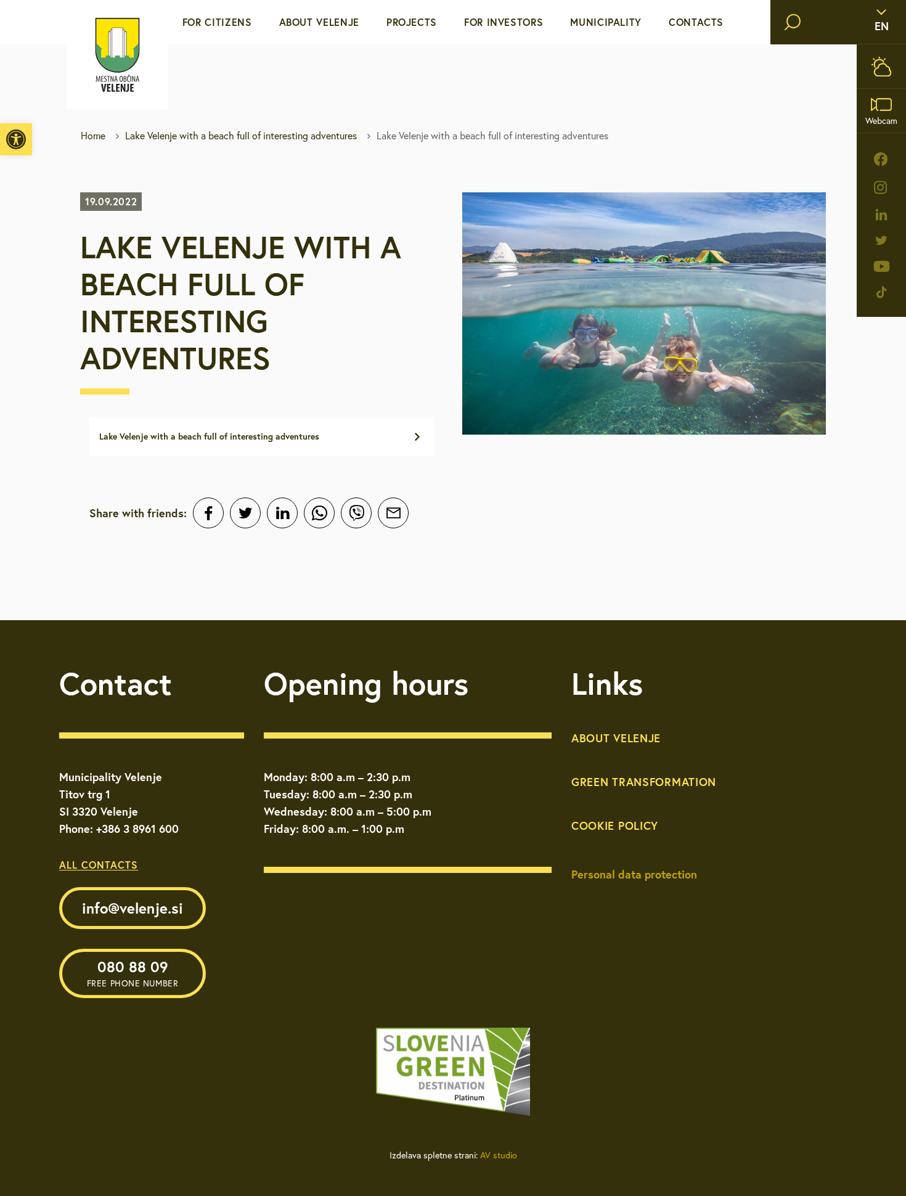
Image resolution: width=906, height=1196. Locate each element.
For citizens (217, 21)
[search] (792, 22)
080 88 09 (133, 973)
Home (93, 135)
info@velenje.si (132, 908)
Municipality (606, 21)
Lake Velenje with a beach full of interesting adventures (241, 135)
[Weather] (881, 66)
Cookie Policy (614, 825)
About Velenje (319, 21)
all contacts (98, 864)
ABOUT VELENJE (616, 738)
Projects (411, 21)
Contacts (696, 21)
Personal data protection (634, 874)
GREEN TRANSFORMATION (643, 781)
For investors (503, 21)
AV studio (498, 1155)
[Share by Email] (393, 513)
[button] (16, 139)
